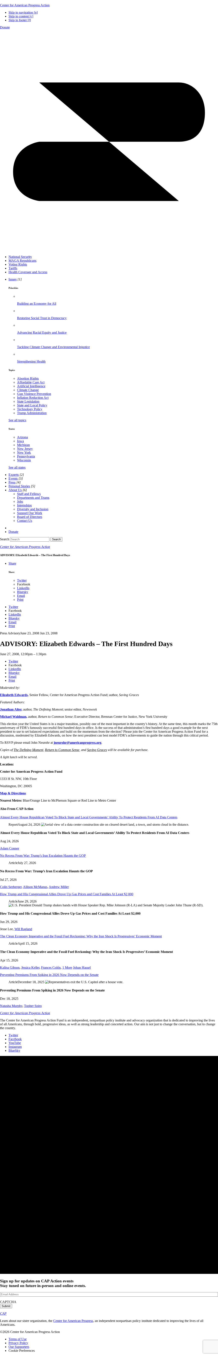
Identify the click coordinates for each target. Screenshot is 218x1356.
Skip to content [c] (21, 16)
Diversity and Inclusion (32, 509)
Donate (5, 27)
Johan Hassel (82, 967)
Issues (13, 279)
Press (12, 482)
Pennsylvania (26, 456)
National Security (20, 257)
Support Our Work (29, 513)
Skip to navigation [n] (23, 12)
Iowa (20, 441)
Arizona (22, 437)
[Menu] (109, 249)
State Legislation (28, 401)
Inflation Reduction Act (33, 397)
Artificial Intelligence (31, 386)
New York (24, 452)
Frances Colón (51, 967)
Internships (24, 505)
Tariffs (13, 268)
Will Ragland (23, 929)
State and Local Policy (32, 405)
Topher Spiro (33, 1006)
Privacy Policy (18, 1343)
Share (12, 563)
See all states (17, 467)
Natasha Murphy (11, 1006)
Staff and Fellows (29, 494)
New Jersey (25, 449)
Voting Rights (18, 264)
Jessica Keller (30, 967)
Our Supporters (19, 1347)
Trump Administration (32, 413)
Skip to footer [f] (20, 20)
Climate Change (28, 390)
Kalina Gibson (10, 967)
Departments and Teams (33, 497)
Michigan (23, 445)
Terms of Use (18, 1339)
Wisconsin (24, 460)
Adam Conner (9, 848)
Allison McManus (35, 887)
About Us (15, 490)
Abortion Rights (28, 378)
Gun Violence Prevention (34, 394)
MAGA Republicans (22, 260)
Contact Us (24, 520)
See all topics (17, 420)
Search (4, 539)
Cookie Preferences (22, 1350)
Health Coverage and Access (28, 272)
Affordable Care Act (30, 382)
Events (13, 478)
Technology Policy (29, 409)
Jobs (20, 501)
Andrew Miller (59, 887)
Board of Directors (29, 517)
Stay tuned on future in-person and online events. (43, 1283)
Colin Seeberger (11, 887)
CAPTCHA (8, 1302)
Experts (14, 474)
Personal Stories (19, 486)
